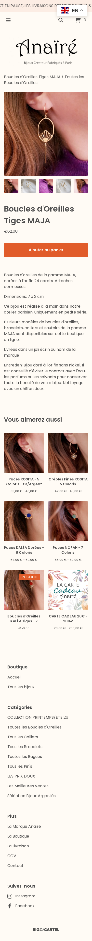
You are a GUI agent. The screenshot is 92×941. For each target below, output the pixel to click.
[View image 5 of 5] (81, 186)
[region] (46, 6)
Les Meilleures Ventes (28, 786)
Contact (15, 865)
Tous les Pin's (19, 766)
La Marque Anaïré (24, 826)
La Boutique (18, 836)
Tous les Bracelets (24, 747)
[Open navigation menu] (8, 20)
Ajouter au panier (46, 250)
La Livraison (18, 846)
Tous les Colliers (22, 737)
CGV (11, 856)
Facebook (25, 906)
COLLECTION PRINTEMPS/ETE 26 (37, 717)
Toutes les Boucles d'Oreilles (34, 727)
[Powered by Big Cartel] (46, 929)
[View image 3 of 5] (46, 186)
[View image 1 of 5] (11, 186)
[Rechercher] (60, 20)
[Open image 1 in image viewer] (46, 134)
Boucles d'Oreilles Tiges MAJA (32, 77)
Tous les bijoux (21, 687)
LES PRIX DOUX (21, 776)
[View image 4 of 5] (63, 186)
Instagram (25, 896)
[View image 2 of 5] (28, 186)
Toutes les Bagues (24, 756)
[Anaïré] (46, 51)
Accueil (14, 677)
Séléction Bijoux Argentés (31, 796)
